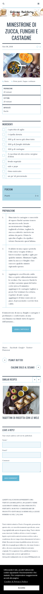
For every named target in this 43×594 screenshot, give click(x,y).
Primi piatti (17, 81)
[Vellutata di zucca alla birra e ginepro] (21, 400)
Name (4, 443)
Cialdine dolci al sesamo (23, 367)
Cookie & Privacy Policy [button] (16, 581)
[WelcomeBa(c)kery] (22, 12)
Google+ (21, 347)
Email (4, 454)
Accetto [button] (21, 588)
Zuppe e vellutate (29, 81)
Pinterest (6, 350)
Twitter (29, 347)
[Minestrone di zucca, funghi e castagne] (21, 65)
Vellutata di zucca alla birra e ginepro (20, 419)
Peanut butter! (15, 360)
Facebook (13, 347)
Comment (5, 464)
